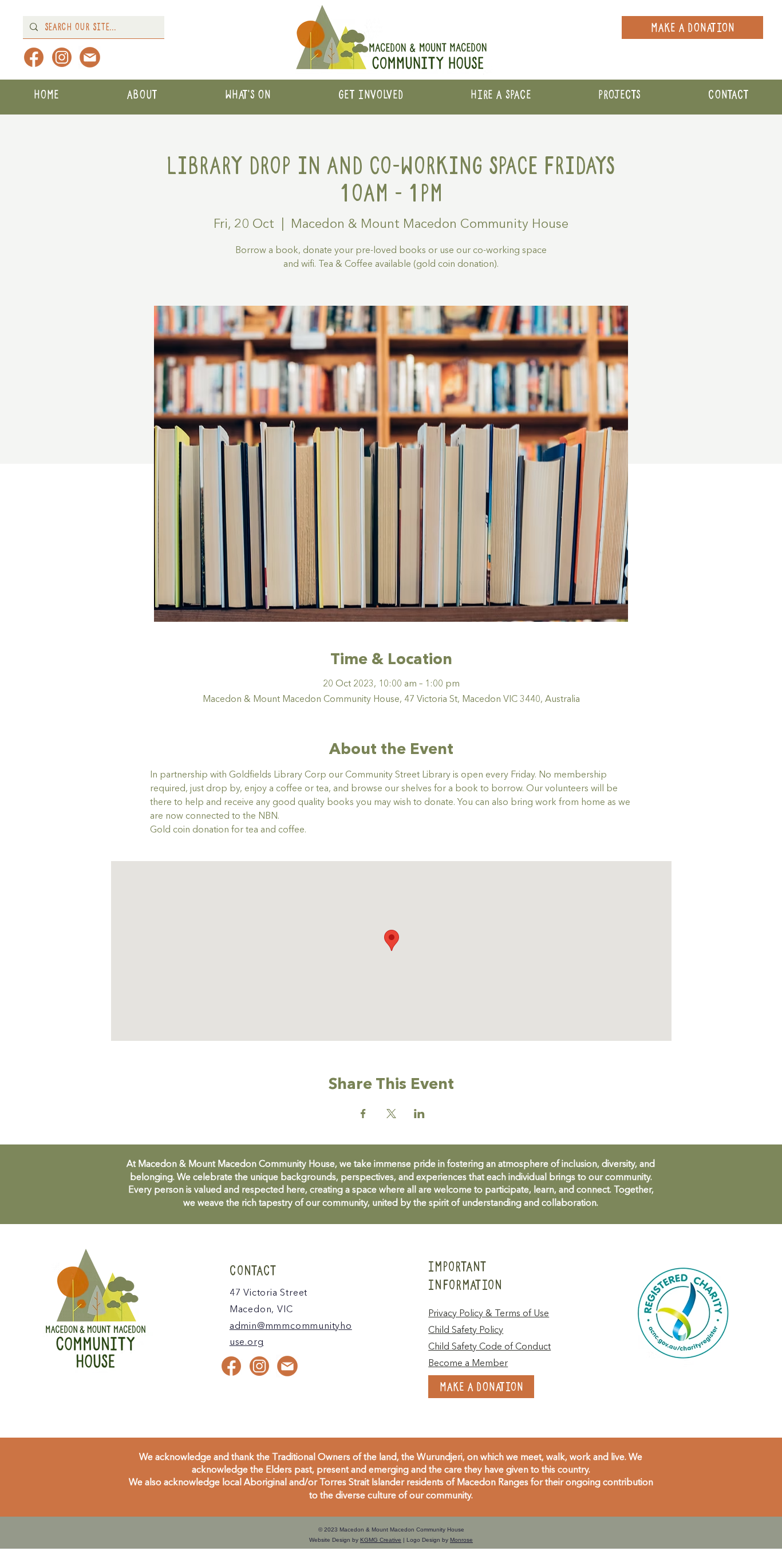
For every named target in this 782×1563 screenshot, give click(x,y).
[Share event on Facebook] (363, 1113)
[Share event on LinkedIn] (419, 1113)
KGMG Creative (380, 1540)
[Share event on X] (391, 1113)
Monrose (461, 1540)
